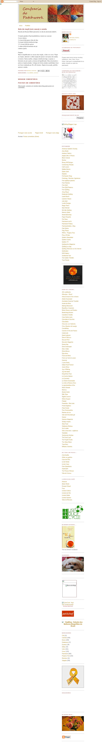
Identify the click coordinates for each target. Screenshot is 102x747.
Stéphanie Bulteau (67, 426)
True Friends (65, 260)
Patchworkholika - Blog (68, 226)
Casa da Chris (66, 459)
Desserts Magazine (67, 342)
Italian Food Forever (68, 365)
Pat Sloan (65, 219)
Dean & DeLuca (66, 337)
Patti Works (65, 228)
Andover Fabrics (66, 153)
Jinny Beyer (65, 192)
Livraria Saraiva (66, 497)
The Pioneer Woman (68, 471)
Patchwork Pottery (67, 223)
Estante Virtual (66, 486)
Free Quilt (65, 185)
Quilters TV (65, 242)
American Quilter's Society (69, 148)
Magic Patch (65, 205)
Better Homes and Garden (69, 310)
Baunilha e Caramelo (68, 308)
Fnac (63, 488)
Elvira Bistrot (65, 351)
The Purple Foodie (67, 440)
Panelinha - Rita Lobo (68, 403)
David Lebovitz (66, 335)
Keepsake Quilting (67, 194)
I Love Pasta (65, 362)
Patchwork (65, 653)
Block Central (66, 158)
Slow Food (65, 424)
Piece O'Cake (66, 235)
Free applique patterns (68, 180)
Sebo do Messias (67, 500)
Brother (64, 160)
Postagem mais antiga (52, 133)
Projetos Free (66, 656)
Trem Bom (65, 444)
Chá (63, 635)
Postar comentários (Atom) (31, 136)
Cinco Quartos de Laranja (69, 326)
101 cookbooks (66, 292)
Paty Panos (65, 230)
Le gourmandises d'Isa (68, 385)
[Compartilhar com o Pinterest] (49, 71)
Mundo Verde (66, 392)
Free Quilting (65, 189)
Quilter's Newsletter (67, 237)
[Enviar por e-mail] (41, 71)
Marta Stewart (66, 387)
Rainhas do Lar (66, 412)
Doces (36, 72)
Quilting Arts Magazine (68, 244)
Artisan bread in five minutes (70, 296)
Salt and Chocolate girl (68, 415)
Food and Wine (66, 355)
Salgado (64, 660)
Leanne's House (66, 199)
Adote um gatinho (67, 457)
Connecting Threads (68, 164)
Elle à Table (65, 349)
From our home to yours (69, 358)
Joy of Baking (66, 369)
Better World (65, 484)
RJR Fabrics (65, 253)
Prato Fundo (65, 408)
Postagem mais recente (25, 133)
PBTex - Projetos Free (68, 233)
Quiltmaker (65, 251)
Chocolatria (65, 321)
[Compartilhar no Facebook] (47, 71)
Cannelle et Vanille (67, 315)
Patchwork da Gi (67, 221)
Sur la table (65, 428)
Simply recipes (66, 421)
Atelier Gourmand (67, 299)
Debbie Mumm (66, 169)
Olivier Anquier (66, 399)
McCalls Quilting (66, 210)
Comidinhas (65, 328)
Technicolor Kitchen (67, 435)
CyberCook (70, 606)
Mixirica (64, 390)
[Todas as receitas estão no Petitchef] (68, 616)
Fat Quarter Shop (67, 176)
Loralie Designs (66, 203)
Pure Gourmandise (67, 410)
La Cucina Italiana (67, 376)
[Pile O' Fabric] (72, 284)
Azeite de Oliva (66, 303)
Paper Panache (66, 217)
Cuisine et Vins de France (69, 330)
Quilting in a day (66, 246)
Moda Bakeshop (66, 214)
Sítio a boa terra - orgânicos (70, 430)
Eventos (64, 644)
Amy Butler (65, 151)
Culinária (30, 72)
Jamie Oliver (65, 367)
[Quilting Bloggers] (69, 124)
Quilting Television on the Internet (71, 248)
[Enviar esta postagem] (38, 70)
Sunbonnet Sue (66, 255)
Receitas (65, 606)
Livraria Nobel (66, 495)
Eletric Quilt (65, 171)
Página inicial (39, 133)
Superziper (65, 468)
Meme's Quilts (66, 212)
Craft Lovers (65, 167)
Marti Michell (65, 208)
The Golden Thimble (68, 258)
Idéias (63, 647)
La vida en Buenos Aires (69, 383)
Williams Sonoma (67, 446)
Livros (63, 651)
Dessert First (65, 340)
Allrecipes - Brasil (67, 294)
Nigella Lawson (66, 396)
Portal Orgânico (66, 405)
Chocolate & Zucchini (68, 319)
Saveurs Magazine (67, 419)
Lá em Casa (65, 464)
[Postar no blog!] (43, 71)
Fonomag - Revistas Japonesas (71, 178)
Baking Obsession (67, 305)
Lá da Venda (65, 462)
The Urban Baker (67, 442)
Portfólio (27, 25)
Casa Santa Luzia (67, 317)
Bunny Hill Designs (67, 162)
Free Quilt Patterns (67, 187)
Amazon (64, 481)
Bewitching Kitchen (67, 312)
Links (63, 649)
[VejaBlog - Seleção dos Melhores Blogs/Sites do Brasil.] (73, 623)
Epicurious (65, 353)
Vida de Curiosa (66, 473)
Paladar (64, 401)
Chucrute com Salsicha (68, 324)
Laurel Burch (65, 196)
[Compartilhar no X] (45, 71)
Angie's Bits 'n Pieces (68, 155)
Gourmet (64, 360)
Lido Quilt (64, 201)
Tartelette (64, 433)
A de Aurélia (65, 455)
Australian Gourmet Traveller (70, 301)
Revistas (64, 658)
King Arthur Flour (67, 374)
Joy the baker (66, 371)
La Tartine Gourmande (68, 380)
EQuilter (64, 174)
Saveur (64, 417)
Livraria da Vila (66, 493)
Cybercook (65, 333)
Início (20, 25)
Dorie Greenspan (67, 346)
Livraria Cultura (66, 490)
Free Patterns (66, 183)
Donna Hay (65, 344)
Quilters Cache (66, 239)
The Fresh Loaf (66, 437)
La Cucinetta (65, 378)
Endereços (65, 642)
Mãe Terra (65, 394)
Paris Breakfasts (67, 466)
